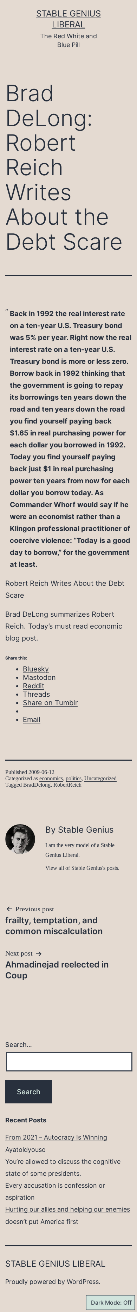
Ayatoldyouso (25, 1149)
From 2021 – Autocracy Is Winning (56, 1137)
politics (73, 778)
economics (51, 778)
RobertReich (67, 785)
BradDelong (37, 785)
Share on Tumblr (50, 702)
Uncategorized (100, 778)
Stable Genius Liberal (55, 1264)
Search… (18, 1044)
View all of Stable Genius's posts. (82, 868)
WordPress (83, 1281)
